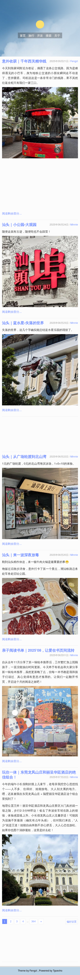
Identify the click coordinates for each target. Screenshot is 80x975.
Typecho (57, 970)
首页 (23, 35)
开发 (40, 35)
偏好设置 (72, 921)
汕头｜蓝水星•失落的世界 (23, 322)
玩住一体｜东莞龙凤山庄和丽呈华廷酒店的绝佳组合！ (39, 774)
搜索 (48, 35)
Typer (40, 24)
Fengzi (74, 61)
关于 (57, 35)
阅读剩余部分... (12, 213)
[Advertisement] (40, 184)
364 (33, 921)
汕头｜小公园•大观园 (19, 224)
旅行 (31, 35)
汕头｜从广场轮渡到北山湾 (24, 456)
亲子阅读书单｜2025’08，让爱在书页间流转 (38, 650)
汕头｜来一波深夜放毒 (20, 554)
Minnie (74, 224)
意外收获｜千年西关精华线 (24, 61)
